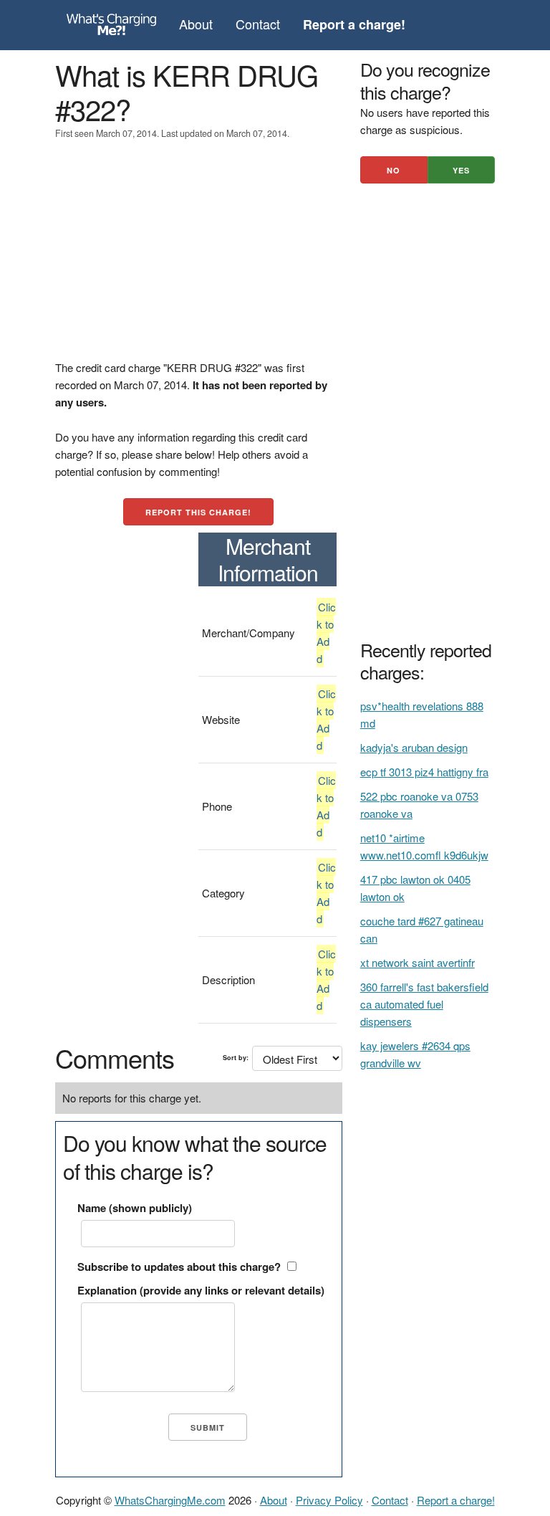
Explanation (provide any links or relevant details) (200, 1290)
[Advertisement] (198, 258)
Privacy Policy (329, 1499)
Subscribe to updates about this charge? (179, 1266)
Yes (461, 170)
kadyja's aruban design (414, 747)
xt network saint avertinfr (417, 962)
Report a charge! (456, 1499)
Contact (258, 23)
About (196, 23)
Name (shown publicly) (134, 1208)
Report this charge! (198, 512)
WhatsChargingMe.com (170, 1499)
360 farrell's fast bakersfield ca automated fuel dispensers (424, 1004)
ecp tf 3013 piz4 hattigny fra (424, 771)
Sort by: (236, 1057)
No (393, 170)
